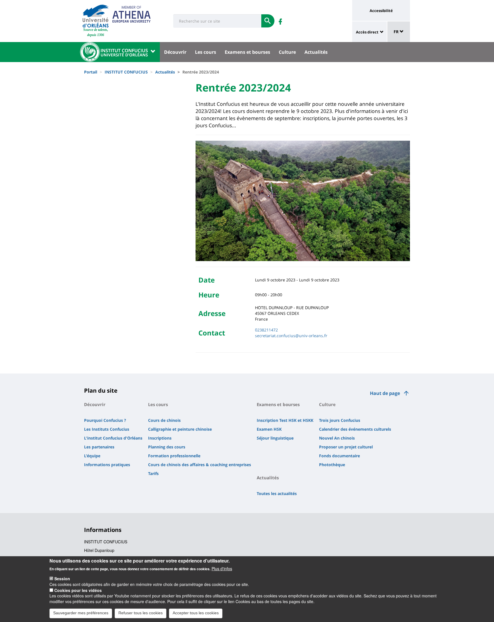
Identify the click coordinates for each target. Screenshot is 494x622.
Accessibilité (381, 10)
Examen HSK (269, 429)
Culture (287, 52)
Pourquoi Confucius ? (105, 420)
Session (62, 578)
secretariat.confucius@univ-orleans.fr (291, 335)
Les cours (205, 52)
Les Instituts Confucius (106, 429)
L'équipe (92, 455)
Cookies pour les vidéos (78, 590)
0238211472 (266, 330)
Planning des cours (166, 447)
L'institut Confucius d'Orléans (113, 438)
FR (397, 31)
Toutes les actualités (277, 493)
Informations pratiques (107, 464)
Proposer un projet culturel (346, 447)
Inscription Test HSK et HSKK (285, 420)
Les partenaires (99, 447)
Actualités (316, 52)
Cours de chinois (164, 420)
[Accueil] (96, 16)
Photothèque (332, 464)
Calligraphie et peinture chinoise (180, 429)
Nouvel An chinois (337, 438)
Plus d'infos (222, 568)
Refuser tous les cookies (140, 613)
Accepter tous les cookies (196, 613)
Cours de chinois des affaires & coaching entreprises (199, 464)
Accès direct (367, 32)
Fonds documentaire (339, 455)
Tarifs (153, 473)
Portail (90, 72)
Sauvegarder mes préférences (80, 613)
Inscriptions (160, 438)
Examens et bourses (247, 52)
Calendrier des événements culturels (355, 429)
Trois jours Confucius (339, 420)
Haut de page (385, 393)
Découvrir (175, 52)
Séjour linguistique (275, 438)
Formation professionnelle (174, 455)
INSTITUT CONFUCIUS (126, 72)
